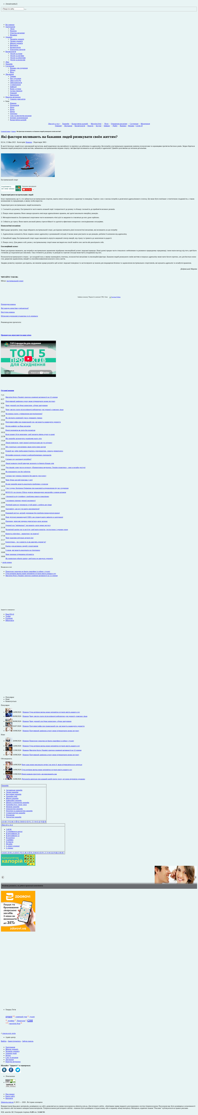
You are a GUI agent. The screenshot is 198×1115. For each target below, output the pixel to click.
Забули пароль (27, 1041)
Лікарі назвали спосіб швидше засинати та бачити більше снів (30, 463)
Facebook (9, 618)
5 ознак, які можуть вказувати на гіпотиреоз (23, 550)
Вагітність (14, 45)
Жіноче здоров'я (16, 43)
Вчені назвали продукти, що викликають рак (39, 774)
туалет (32, 1017)
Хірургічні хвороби (13, 817)
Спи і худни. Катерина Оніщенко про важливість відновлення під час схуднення (37, 488)
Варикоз (123, 126)
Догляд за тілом (16, 54)
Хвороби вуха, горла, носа (16, 805)
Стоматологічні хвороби (15, 813)
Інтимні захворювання (19, 118)
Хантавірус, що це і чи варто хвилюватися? (23, 509)
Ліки (7, 62)
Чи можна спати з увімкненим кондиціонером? (24, 414)
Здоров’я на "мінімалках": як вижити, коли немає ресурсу (28, 525)
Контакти (9, 1098)
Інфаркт (107, 126)
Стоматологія (15, 85)
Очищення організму (119, 124)
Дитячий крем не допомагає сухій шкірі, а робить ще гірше (29, 505)
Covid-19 (139, 126)
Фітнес (12, 70)
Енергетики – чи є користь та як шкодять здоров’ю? (26, 542)
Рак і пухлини (15, 78)
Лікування (10, 74)
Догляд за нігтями (17, 56)
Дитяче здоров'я (16, 41)
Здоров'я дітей (11, 1053)
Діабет (114, 126)
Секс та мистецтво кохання (20, 116)
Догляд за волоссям (17, 60)
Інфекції (13, 87)
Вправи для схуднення (19, 68)
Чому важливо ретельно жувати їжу (20, 538)
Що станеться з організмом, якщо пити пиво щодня (26, 447)
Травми (13, 76)
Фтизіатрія (10, 815)
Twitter (8, 616)
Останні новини (7, 390)
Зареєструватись (14, 1041)
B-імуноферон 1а (12, 836)
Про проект (10, 1094)
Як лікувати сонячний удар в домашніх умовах (24, 418)
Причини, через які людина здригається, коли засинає (27, 521)
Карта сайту (10, 1096)
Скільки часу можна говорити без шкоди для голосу (26, 476)
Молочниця (145, 124)
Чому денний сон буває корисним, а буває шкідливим (27, 405)
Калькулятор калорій (18, 120)
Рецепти (13, 31)
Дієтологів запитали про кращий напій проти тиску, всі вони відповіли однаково (53, 779)
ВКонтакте (10, 620)
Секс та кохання (12, 1057)
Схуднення (10, 66)
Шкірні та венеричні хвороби (17, 803)
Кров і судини (15, 89)
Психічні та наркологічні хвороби (19, 811)
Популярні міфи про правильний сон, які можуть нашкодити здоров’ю (33, 422)
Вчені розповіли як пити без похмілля (20, 430)
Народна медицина (13, 97)
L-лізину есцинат (13, 846)
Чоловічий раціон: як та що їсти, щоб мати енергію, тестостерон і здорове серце (37, 529)
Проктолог (21, 1021)
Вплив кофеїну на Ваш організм (18, 426)
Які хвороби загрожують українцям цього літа (24, 438)
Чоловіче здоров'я (17, 39)
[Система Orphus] (114, 297)
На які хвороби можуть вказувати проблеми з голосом (27, 484)
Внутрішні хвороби (13, 794)
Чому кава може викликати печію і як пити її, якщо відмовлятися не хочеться (52, 765)
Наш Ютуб (10, 614)
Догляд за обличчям (18, 58)
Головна (3, 131)
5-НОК (9, 829)
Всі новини (10, 25)
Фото (12, 107)
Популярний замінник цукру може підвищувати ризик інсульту (30, 401)
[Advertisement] (8, 592)
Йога (12, 72)
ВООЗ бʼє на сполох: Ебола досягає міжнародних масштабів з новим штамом (36, 492)
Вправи (131, 126)
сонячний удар (21, 1017)
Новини (13, 103)
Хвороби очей (11, 796)
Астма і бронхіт (16, 91)
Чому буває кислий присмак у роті (19, 480)
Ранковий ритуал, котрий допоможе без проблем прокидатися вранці (33, 513)
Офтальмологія (16, 83)
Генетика (13, 114)
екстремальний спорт (15, 281)
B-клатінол (10, 838)
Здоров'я (9, 37)
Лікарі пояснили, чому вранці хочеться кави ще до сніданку (29, 443)
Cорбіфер (9, 840)
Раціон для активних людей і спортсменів (22, 546)
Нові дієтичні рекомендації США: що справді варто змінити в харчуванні (34, 517)
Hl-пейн (9, 844)
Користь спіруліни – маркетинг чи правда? (22, 534)
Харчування (10, 27)
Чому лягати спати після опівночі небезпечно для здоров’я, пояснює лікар (34, 410)
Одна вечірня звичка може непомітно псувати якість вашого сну (31, 574)
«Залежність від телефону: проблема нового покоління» (27, 496)
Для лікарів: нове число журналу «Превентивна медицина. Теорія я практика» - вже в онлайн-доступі (45, 467)
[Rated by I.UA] (11, 1082)
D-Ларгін (9, 842)
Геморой (13, 93)
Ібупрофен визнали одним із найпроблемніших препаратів (28, 455)
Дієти (12, 29)
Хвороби (9, 64)
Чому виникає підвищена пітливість (20, 554)
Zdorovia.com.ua (7, 1102)
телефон (11, 1021)
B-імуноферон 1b (12, 834)
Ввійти (3, 1041)
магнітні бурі (14, 1024)
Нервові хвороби (12, 807)
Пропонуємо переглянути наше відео (16, 335)
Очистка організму (17, 33)
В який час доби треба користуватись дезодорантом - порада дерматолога (34, 451)
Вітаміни (13, 35)
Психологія (14, 105)
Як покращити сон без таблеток (18, 472)
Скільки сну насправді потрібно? (18, 459)
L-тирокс (9, 848)
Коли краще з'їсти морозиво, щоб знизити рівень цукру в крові (30, 434)
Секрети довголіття (17, 99)
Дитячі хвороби (12, 792)
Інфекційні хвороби (14, 800)
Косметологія (15, 47)
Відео (12, 109)
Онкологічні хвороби (14, 809)
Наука (12, 111)
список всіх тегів (9, 1033)
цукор (9, 1016)
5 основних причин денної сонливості (21, 501)
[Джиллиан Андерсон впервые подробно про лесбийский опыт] (99, 875)
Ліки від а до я (53, 124)
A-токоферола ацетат (14, 831)
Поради (90, 126)
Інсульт (98, 126)
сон (30, 1020)
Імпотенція (14, 95)
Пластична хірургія (17, 49)
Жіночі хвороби (12, 798)
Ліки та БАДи (15, 80)
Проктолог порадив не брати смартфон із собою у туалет (28, 571)
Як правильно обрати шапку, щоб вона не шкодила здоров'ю (29, 558)
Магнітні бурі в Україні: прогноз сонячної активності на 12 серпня (32, 397)
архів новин (7, 562)
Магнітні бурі (96, 124)
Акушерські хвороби (14, 790)
